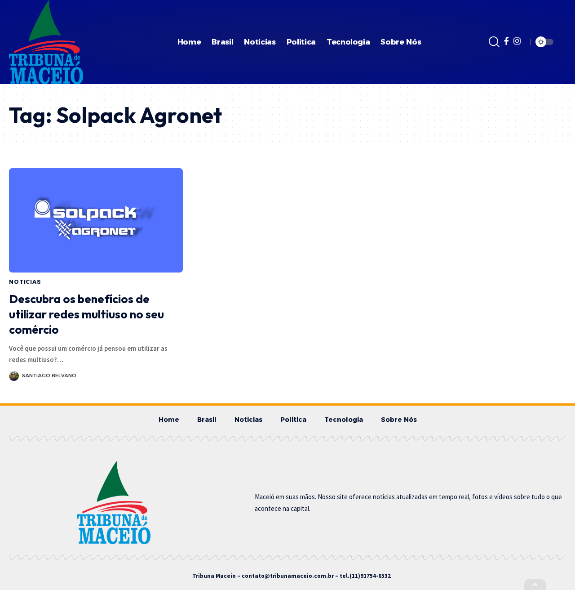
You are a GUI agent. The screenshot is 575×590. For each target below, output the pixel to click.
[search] (494, 42)
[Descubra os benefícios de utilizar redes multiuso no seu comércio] (96, 220)
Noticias (25, 281)
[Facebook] (506, 41)
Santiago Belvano (49, 375)
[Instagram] (517, 41)
